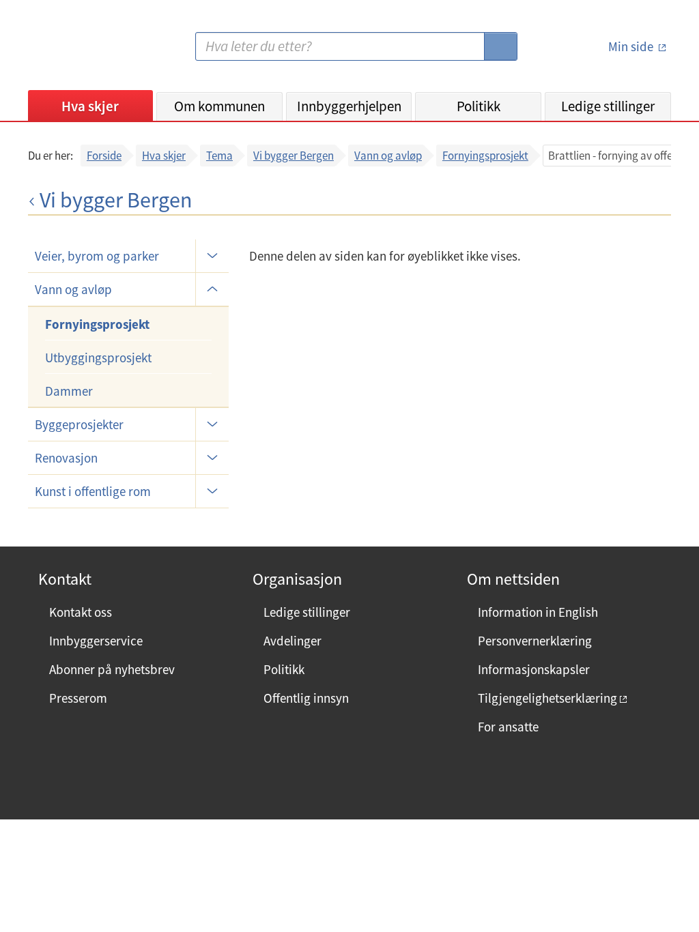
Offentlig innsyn (306, 698)
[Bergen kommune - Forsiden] (84, 51)
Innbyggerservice (96, 640)
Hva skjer (90, 106)
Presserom (78, 698)
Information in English (538, 612)
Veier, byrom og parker (97, 256)
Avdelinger (292, 640)
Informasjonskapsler (534, 669)
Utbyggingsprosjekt (98, 357)
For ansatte (508, 726)
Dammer (69, 391)
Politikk (478, 106)
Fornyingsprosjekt (485, 155)
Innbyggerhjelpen (349, 106)
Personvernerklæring (535, 640)
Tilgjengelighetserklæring (547, 698)
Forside (104, 155)
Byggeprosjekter (79, 424)
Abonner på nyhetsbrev (112, 669)
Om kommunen (219, 106)
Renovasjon (66, 458)
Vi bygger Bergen (293, 155)
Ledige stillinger (608, 106)
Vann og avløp (388, 155)
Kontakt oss (80, 612)
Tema (219, 155)
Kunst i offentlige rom (93, 491)
